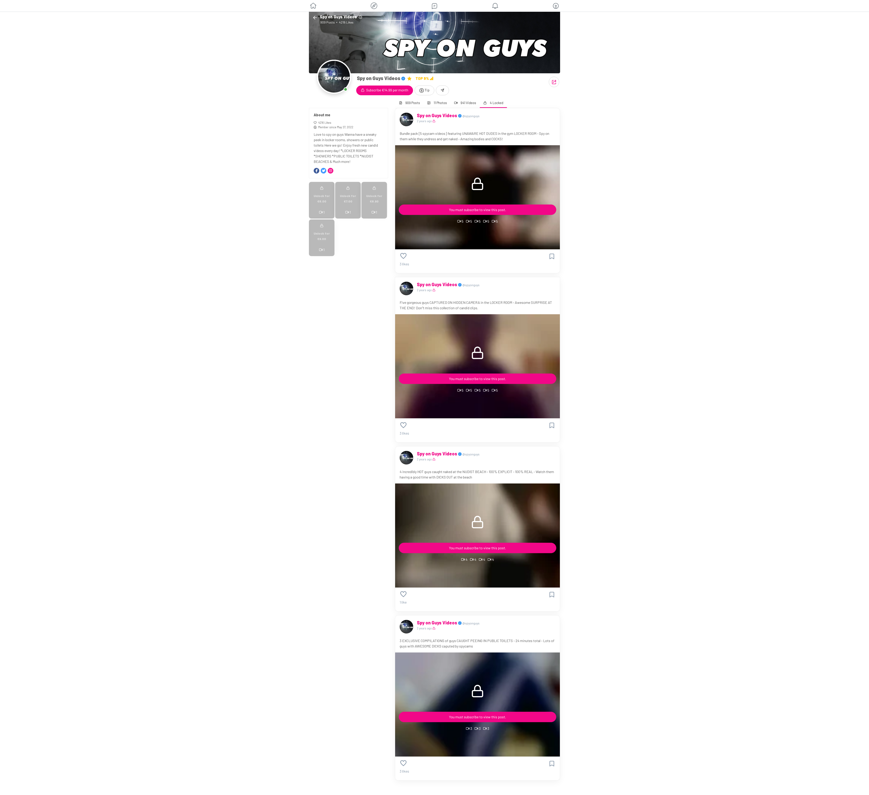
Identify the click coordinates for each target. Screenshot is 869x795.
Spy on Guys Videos (437, 115)
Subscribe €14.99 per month (386, 90)
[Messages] (434, 6)
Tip (427, 90)
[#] (323, 171)
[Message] (442, 90)
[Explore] (374, 6)
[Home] (313, 6)
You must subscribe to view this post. (477, 209)
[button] (555, 6)
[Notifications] (495, 6)
